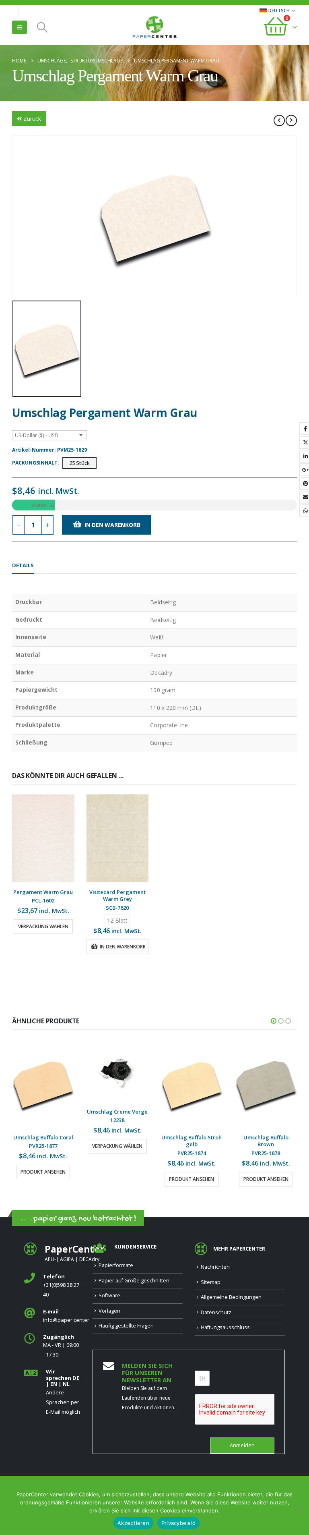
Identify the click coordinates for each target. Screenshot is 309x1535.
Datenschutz (216, 1312)
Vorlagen (109, 1310)
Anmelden (242, 1445)
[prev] (279, 120)
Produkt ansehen (117, 1179)
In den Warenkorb (112, 525)
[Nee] (299, 1510)
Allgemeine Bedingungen (231, 1297)
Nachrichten (215, 1266)
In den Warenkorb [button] (123, 946)
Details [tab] (23, 565)
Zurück (32, 118)
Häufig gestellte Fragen (126, 1325)
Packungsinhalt (35, 462)
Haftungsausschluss (225, 1327)
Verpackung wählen (43, 926)
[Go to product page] (43, 838)
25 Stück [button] (79, 463)
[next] (291, 120)
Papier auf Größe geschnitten (134, 1280)
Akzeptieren (133, 1523)
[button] (19, 27)
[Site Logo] (154, 27)
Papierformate (116, 1265)
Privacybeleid (178, 1523)
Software (109, 1295)
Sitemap (210, 1282)
